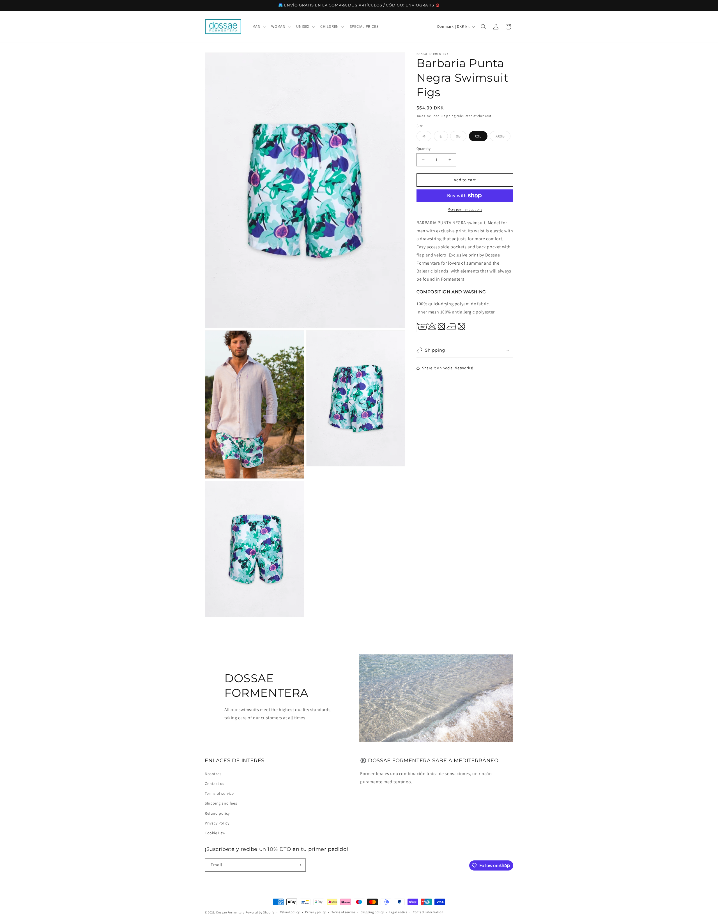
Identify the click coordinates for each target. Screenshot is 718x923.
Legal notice (398, 912)
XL (461, 137)
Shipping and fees (221, 802)
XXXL (503, 137)
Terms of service (219, 793)
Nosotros (213, 773)
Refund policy (217, 813)
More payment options (465, 209)
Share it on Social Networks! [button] (447, 367)
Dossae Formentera (230, 912)
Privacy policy (315, 912)
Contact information (428, 912)
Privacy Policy (217, 822)
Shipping (448, 116)
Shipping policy (372, 912)
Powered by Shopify (259, 912)
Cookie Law (215, 832)
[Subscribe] (299, 865)
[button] (258, 26)
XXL (478, 136)
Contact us (214, 783)
